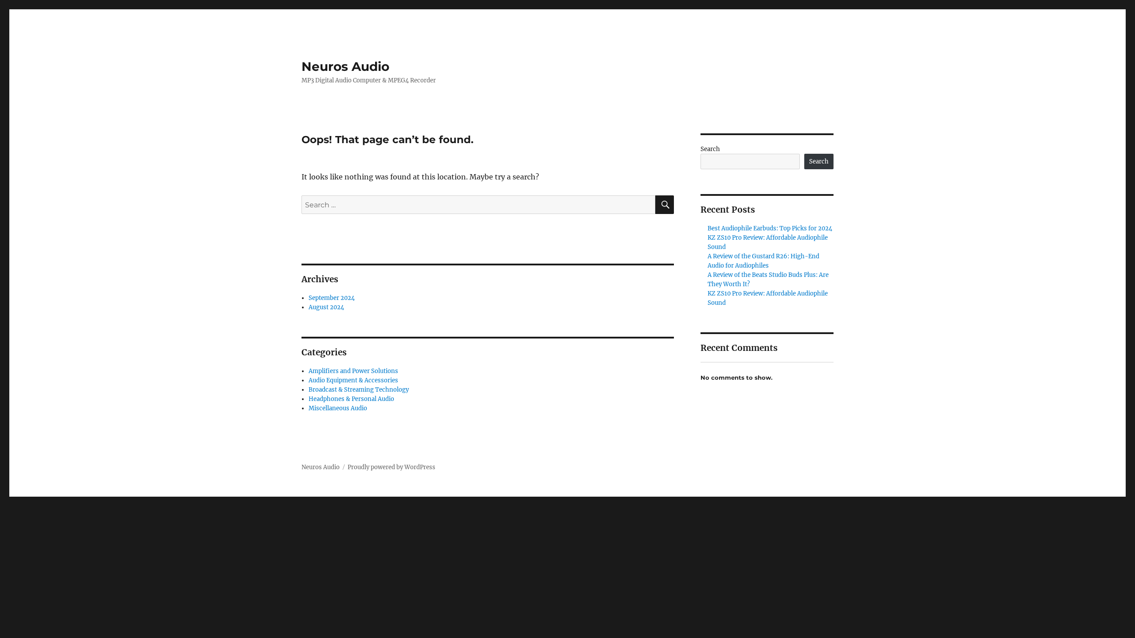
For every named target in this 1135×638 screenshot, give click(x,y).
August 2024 (326, 307)
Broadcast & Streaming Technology (359, 389)
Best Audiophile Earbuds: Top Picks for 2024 (770, 228)
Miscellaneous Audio (338, 408)
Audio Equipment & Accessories (353, 380)
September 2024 (332, 298)
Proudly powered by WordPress (391, 467)
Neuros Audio (345, 66)
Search (710, 149)
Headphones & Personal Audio (351, 399)
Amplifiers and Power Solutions (353, 371)
